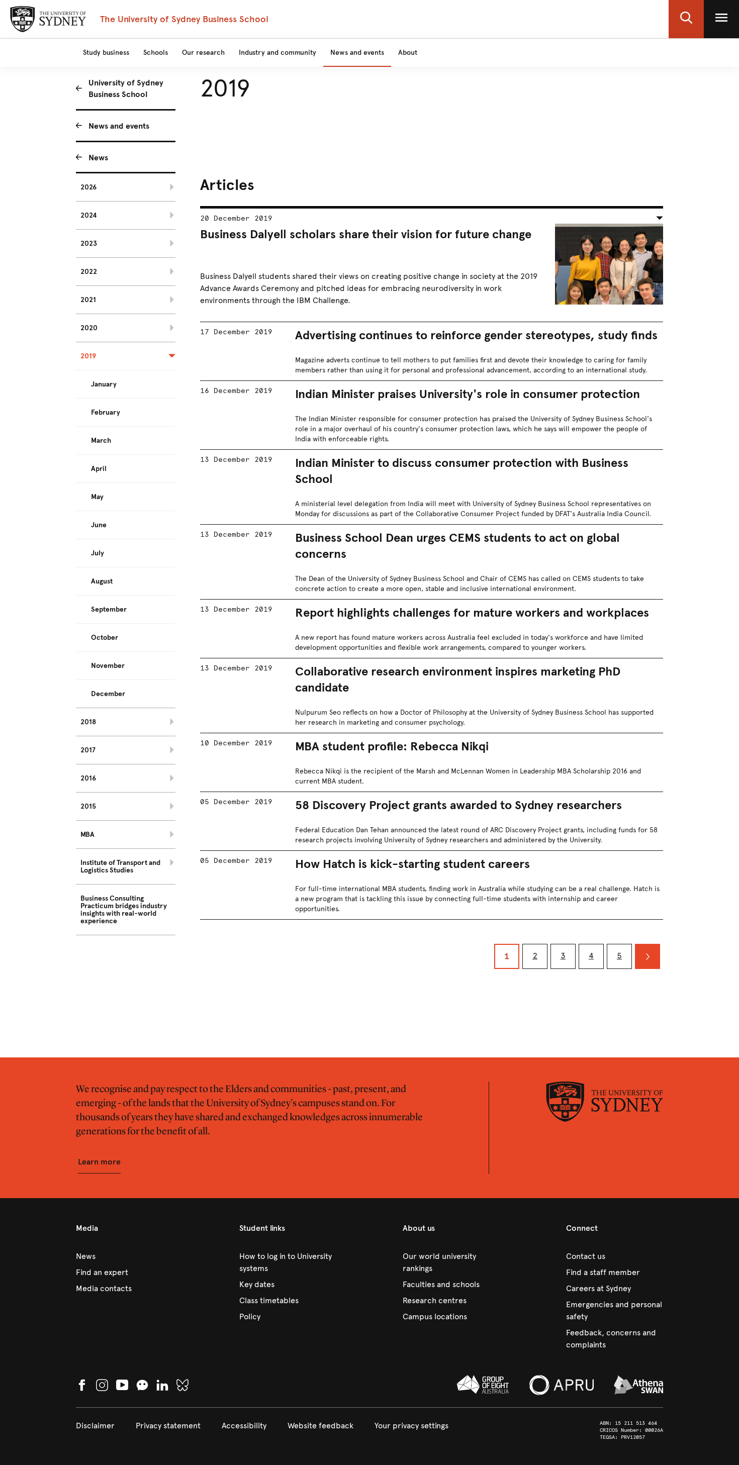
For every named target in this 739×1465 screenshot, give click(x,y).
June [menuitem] (99, 525)
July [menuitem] (97, 553)
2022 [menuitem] (88, 271)
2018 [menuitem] (88, 722)
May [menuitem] (97, 497)
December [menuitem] (108, 694)
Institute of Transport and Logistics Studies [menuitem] (120, 866)
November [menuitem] (108, 665)
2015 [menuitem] (88, 806)
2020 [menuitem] (89, 328)
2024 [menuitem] (88, 215)
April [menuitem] (99, 468)
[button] (686, 19)
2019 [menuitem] (88, 356)
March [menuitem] (101, 440)
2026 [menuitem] (88, 187)
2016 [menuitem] (88, 778)
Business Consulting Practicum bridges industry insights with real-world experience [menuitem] (123, 909)
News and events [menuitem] (118, 126)
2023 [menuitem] (88, 243)
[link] (124, 1256)
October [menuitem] (104, 637)
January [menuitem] (104, 384)
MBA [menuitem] (87, 834)
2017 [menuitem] (88, 750)
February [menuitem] (105, 412)
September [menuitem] (109, 609)
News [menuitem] (98, 157)
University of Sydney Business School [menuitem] (125, 88)
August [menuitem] (102, 581)
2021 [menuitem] (88, 300)
